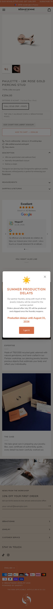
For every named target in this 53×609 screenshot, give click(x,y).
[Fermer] (45, 276)
